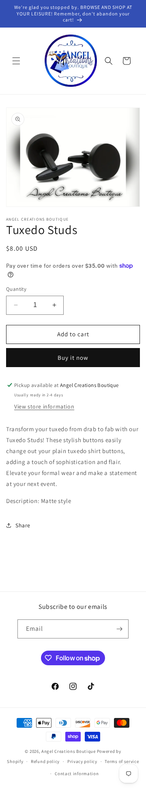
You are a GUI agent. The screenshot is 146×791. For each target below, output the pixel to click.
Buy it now (73, 357)
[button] (16, 61)
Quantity (16, 289)
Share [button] (22, 525)
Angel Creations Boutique (69, 751)
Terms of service (122, 761)
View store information (44, 406)
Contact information (77, 773)
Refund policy (45, 761)
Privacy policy (82, 761)
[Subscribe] (119, 628)
